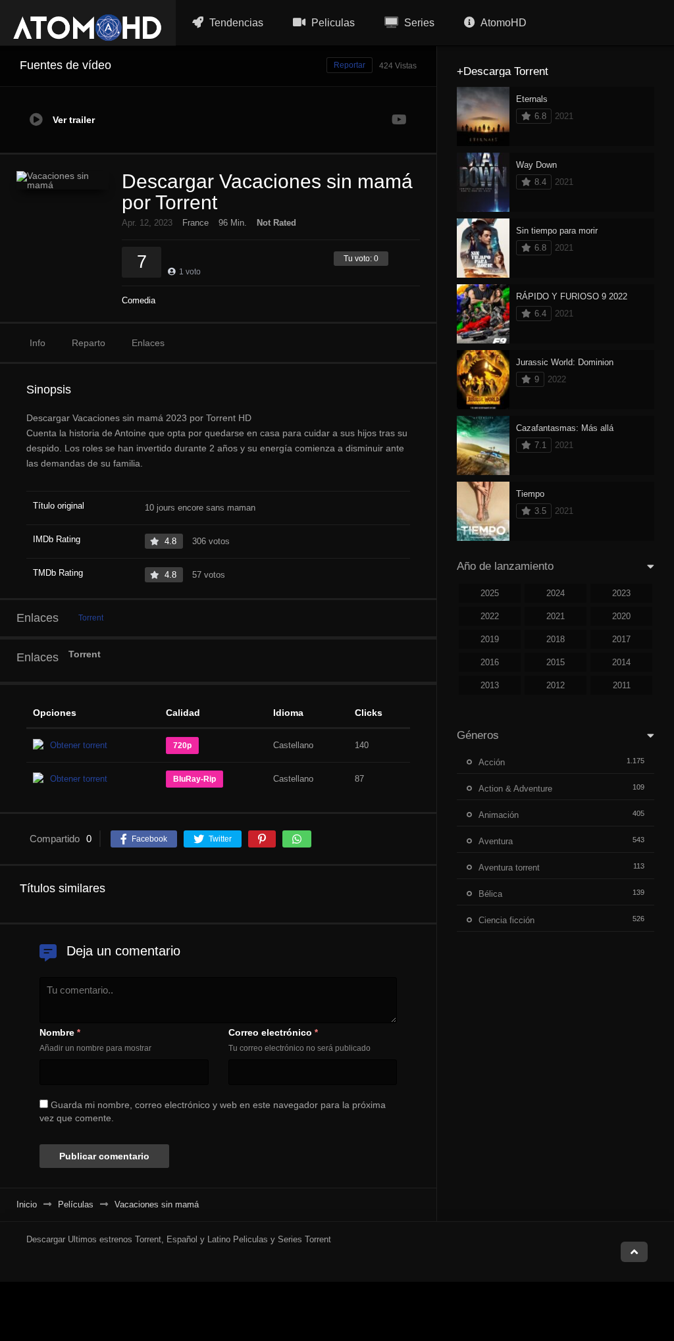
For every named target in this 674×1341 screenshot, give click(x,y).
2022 (489, 616)
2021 (555, 616)
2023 (621, 593)
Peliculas (332, 22)
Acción (492, 762)
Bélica (490, 894)
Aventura (496, 841)
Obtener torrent (78, 745)
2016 (489, 662)
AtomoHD (503, 22)
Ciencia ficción (506, 920)
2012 (555, 685)
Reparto (88, 343)
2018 (555, 639)
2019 (489, 639)
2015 (555, 662)
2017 (621, 639)
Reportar (349, 65)
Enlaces (148, 343)
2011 (622, 685)
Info (37, 343)
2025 (489, 593)
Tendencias (235, 22)
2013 (489, 685)
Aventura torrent (509, 868)
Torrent (90, 617)
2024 (555, 593)
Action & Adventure (515, 789)
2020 (621, 616)
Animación (499, 815)
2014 (621, 662)
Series (418, 22)
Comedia (138, 300)
